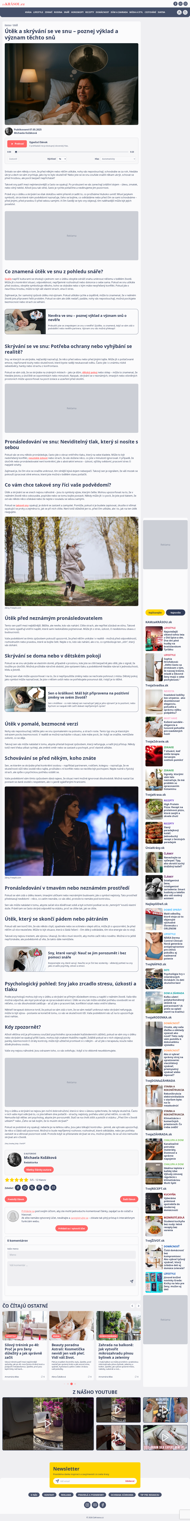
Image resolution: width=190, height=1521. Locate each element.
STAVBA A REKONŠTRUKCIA (174, 1088)
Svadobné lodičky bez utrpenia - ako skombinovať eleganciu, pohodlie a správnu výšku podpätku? (174, 703)
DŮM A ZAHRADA (119, 12)
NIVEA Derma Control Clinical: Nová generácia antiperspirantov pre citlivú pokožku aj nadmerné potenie (174, 948)
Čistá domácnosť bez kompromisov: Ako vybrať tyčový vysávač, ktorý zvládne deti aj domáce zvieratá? (174, 1259)
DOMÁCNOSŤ (171, 1023)
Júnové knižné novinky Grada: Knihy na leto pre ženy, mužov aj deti (174, 1283)
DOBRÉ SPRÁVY (173, 909)
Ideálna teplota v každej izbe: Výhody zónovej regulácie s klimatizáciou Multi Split (174, 1175)
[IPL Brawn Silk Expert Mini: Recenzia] (165, 1437)
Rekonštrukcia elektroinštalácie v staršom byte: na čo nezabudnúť (174, 1099)
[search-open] (185, 12)
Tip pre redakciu (149, 1494)
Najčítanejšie (155, 612)
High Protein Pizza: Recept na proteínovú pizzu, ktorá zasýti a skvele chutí (174, 810)
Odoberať (129, 1481)
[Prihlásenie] (179, 12)
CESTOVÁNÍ (150, 12)
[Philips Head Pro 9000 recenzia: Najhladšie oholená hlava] (165, 1410)
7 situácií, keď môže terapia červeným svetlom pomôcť (173, 755)
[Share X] (32, 1188)
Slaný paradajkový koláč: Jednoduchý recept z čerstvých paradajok (174, 835)
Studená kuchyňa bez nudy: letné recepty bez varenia (174, 1226)
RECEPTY (89, 12)
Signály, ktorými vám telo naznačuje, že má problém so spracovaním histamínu (174, 782)
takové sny (22, 505)
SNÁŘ (66, 12)
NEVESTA (169, 691)
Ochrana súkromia (122, 1494)
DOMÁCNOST (102, 12)
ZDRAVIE (169, 747)
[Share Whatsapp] (25, 1188)
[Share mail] (53, 1188)
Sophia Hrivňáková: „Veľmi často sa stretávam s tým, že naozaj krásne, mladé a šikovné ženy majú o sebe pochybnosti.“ (174, 669)
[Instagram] (185, 4)
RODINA (58, 12)
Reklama (66, 1494)
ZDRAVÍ (48, 12)
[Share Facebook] (18, 1188)
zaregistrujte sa (79, 1217)
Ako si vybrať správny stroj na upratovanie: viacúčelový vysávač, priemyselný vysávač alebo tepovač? (173, 1065)
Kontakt (49, 1494)
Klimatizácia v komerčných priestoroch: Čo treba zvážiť (173, 1123)
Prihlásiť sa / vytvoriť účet (71, 1228)
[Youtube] (180, 4)
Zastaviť (13, 159)
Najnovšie (176, 612)
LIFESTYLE (38, 12)
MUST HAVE (170, 718)
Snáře (8, 279)
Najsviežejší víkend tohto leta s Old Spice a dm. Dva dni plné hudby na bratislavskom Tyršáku (174, 640)
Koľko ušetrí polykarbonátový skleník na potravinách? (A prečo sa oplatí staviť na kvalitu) (174, 1004)
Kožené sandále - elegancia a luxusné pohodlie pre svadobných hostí (174, 728)
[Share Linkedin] (46, 1188)
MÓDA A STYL (136, 12)
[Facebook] (175, 4)
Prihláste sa (28, 1211)
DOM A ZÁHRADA (174, 993)
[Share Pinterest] (39, 1188)
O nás (34, 1494)
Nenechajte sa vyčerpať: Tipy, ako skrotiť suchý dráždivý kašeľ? (174, 862)
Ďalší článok (129, 1199)
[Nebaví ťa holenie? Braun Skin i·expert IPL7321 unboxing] (118, 1437)
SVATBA (161, 12)
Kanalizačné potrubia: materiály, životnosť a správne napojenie (171, 1151)
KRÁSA (28, 12)
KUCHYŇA (170, 1194)
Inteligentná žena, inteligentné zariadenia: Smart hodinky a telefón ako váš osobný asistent (174, 889)
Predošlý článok (16, 1199)
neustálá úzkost (38, 458)
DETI (166, 970)
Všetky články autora (38, 1169)
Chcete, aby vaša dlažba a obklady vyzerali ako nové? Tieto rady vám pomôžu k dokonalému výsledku (174, 1036)
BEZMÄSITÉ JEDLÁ (174, 1217)
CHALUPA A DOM (174, 1140)
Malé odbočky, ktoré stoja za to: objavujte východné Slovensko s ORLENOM (174, 921)
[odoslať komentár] (131, 1281)
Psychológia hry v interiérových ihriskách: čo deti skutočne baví (174, 978)
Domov (8, 25)
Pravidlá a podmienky (91, 1494)
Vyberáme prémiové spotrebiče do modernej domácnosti (172, 1204)
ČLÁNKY (168, 853)
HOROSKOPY (77, 12)
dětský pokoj (89, 372)
